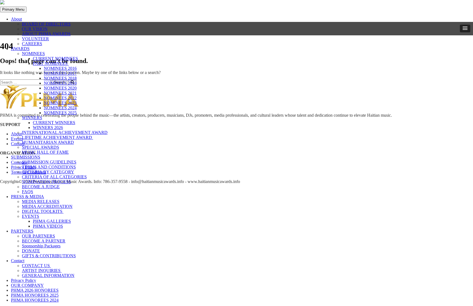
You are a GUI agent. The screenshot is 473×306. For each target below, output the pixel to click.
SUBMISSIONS (25, 157)
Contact (17, 260)
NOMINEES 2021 (60, 93)
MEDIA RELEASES (40, 201)
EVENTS (30, 216)
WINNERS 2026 (48, 127)
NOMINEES (33, 53)
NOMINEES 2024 (60, 107)
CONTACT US (36, 265)
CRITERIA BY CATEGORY (48, 172)
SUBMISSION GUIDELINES (49, 162)
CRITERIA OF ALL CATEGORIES (54, 177)
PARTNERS (22, 231)
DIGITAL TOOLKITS (43, 211)
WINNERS (32, 117)
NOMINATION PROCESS (46, 181)
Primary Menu (13, 9)
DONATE (31, 250)
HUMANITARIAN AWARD (48, 142)
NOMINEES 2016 (60, 68)
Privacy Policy (23, 280)
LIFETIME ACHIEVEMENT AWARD (57, 137)
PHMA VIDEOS (48, 226)
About (16, 19)
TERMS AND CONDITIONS (49, 167)
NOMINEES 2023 (60, 103)
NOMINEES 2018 (60, 78)
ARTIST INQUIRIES (42, 270)
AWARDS (20, 48)
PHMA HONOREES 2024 (35, 300)
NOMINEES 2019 (60, 83)
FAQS (27, 191)
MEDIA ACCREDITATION (47, 206)
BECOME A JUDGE (41, 186)
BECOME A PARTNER (43, 241)
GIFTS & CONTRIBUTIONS (49, 255)
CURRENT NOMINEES (55, 58)
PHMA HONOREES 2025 (35, 295)
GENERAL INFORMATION (48, 275)
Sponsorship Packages (41, 246)
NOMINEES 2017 (60, 73)
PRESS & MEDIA (27, 196)
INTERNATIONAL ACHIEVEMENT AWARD (65, 132)
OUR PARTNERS (38, 236)
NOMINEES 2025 (60, 112)
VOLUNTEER (35, 38)
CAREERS (32, 43)
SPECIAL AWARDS (40, 147)
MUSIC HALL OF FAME (45, 152)
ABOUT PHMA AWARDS (46, 34)
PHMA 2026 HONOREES (35, 290)
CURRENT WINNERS (54, 122)
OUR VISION (35, 29)
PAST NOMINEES (51, 63)
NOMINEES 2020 (60, 88)
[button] (465, 28)
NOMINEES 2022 (60, 98)
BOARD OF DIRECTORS (46, 24)
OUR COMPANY (27, 285)
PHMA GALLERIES (52, 221)
